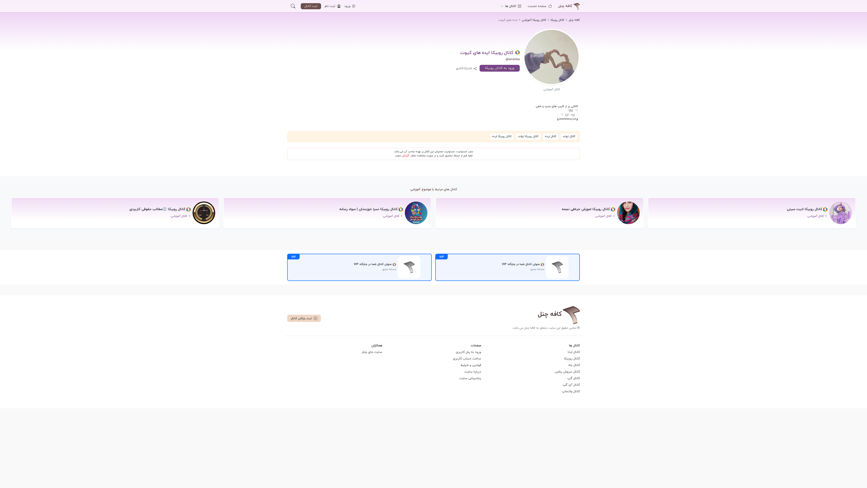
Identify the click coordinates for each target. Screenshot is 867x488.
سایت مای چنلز (372, 352)
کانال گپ (573, 378)
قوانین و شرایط (471, 365)
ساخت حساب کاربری (467, 359)
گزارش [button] (405, 156)
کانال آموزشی (551, 89)
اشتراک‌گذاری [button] (464, 68)
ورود (347, 6)
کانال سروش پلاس (567, 372)
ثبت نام (330, 6)
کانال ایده (550, 136)
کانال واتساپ (571, 391)
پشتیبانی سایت (470, 378)
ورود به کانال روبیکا (499, 68)
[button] (293, 6)
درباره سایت (472, 372)
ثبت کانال (310, 6)
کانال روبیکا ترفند (528, 136)
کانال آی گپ (571, 385)
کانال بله (574, 365)
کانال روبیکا (572, 359)
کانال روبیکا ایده (502, 136)
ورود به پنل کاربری (468, 352)
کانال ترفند (569, 136)
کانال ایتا (574, 352)
